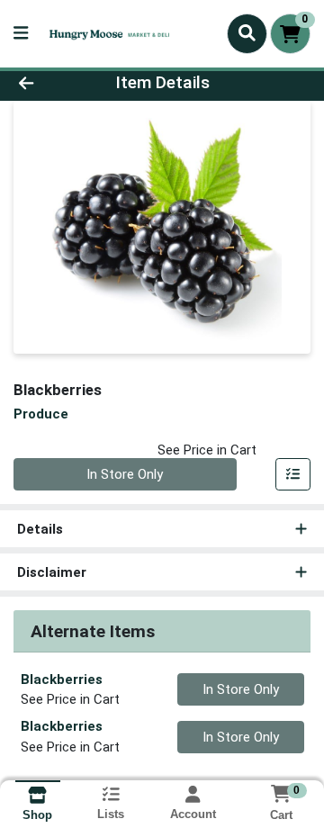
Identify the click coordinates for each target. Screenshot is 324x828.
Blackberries (62, 679)
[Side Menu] (21, 34)
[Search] (247, 33)
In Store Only (124, 474)
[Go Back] (51, 83)
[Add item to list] (293, 474)
